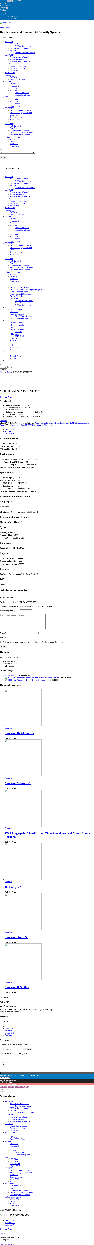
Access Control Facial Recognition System (26, 289)
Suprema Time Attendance (20, 62)
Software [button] (13, 90)
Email (3, 637)
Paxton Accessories (17, 68)
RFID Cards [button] (14, 334)
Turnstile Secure (16, 356)
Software (13, 1150)
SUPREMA (70, 423)
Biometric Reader (16, 327)
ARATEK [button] (9, 81)
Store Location (5, 5)
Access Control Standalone (20, 294)
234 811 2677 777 (14, 1)
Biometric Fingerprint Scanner (21, 133)
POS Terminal (15, 126)
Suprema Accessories (18, 59)
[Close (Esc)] (1, 1089)
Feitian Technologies (13, 1197)
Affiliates (13, 19)
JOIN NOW (5, 1078)
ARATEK (9, 1141)
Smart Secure (15, 340)
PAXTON (9, 1124)
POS (11, 121)
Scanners (13, 88)
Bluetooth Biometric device (20, 110)
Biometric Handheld (17, 325)
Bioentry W (15, 425)
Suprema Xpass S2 (16, 937)
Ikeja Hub (14, 16)
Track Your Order (7, 3)
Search (3, 157)
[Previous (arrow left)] (1, 1091)
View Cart (3, 1087)
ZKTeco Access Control (24, 301)
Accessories (14, 146)
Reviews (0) (9, 434)
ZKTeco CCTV (21, 303)
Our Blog (8, 360)
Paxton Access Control (18, 66)
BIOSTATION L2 (28, 425)
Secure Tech (5, 27)
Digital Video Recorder (24, 316)
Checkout (11, 1087)
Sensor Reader (15, 338)
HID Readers (15, 104)
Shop (7, 14)
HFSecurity (9, 1184)
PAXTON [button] (9, 64)
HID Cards (14, 101)
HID (6, 1157)
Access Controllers (17, 296)
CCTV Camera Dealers (19, 318)
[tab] (49, 429)
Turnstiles (13, 358)
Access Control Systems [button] (14, 285)
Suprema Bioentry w (45, 425)
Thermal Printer (16, 117)
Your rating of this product (10, 610)
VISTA (8, 1135)
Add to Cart (4, 1233)
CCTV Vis (14, 77)
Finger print (14, 86)
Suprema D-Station (17, 987)
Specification (10, 431)
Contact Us (9, 1028)
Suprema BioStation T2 (19, 733)
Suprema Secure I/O (18, 783)
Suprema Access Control (19, 57)
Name (3, 633)
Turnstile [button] (8, 354)
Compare (8, 728)
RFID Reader (20, 336)
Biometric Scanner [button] (17, 329)
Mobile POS (14, 139)
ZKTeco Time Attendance (20, 48)
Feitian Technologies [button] (13, 137)
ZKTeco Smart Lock (23, 46)
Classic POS (14, 141)
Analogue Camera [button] (17, 314)
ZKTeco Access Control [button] (19, 44)
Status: (2, 401)
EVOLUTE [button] (9, 108)
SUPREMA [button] (9, 55)
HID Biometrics (16, 99)
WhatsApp (4, 8)
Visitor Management (22, 95)
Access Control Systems (44, 423)
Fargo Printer (15, 106)
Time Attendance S (22, 93)
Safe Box (13, 128)
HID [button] (6, 97)
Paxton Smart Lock (17, 70)
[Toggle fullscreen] (6, 1089)
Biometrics (14, 84)
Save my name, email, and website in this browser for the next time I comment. (33, 642)
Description (9, 429)
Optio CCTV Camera (18, 79)
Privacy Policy (10, 1033)
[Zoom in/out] (8, 1089)
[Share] (3, 1089)
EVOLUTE (9, 1168)
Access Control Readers (19, 292)
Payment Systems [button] (11, 343)
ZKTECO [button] (9, 42)
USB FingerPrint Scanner (20, 130)
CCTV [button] (7, 307)
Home (2, 372)
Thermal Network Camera (25, 53)
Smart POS (14, 115)
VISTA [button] (8, 75)
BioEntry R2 (13, 887)
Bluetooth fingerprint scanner (21, 113)
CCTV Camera (16, 309)
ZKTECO (9, 1101)
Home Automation (12, 352)
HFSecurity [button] (9, 124)
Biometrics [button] (9, 321)
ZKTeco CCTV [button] (16, 50)
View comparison (7, 1244)
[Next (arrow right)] (3, 1091)
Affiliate (3, 10)
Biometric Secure (16, 323)
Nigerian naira (10, 1082)
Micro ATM (14, 119)
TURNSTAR (10, 73)
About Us (8, 1031)
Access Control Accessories (20, 287)
